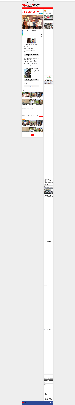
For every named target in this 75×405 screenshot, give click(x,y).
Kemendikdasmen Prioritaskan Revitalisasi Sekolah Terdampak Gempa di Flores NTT (39, 97)
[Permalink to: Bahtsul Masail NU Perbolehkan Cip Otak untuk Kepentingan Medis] (48, 190)
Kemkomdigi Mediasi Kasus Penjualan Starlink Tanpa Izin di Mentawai (48, 184)
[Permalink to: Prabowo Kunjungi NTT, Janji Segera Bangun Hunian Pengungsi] (25, 122)
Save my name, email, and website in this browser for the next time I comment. (30, 115)
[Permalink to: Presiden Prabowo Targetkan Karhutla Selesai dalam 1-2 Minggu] (32, 122)
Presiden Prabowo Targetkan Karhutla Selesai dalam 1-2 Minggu (32, 97)
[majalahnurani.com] (31, 4)
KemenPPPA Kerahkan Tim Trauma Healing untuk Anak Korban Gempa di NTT (32, 104)
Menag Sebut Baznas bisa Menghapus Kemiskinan (49, 285)
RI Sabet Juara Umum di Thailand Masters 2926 (48, 396)
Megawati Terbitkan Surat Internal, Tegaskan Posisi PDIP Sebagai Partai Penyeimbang (48, 379)
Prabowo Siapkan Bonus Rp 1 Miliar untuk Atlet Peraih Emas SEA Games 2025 (49, 399)
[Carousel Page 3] (48, 380)
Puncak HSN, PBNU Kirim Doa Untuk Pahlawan (27, 88)
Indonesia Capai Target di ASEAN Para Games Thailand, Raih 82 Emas (48, 398)
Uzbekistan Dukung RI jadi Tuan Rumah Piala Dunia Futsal (48, 394)
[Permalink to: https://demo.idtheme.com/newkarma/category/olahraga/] (52, 384)
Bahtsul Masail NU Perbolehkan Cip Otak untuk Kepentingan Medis (48, 195)
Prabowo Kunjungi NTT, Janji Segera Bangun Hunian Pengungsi (25, 97)
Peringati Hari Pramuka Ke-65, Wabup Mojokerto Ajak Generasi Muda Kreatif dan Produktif (48, 181)
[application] (48, 17)
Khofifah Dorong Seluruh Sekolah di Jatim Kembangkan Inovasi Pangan (48, 179)
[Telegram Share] (41, 13)
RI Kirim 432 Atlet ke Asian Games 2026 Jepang (48, 393)
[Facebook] (30, 86)
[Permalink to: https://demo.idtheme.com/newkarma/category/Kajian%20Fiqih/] (52, 186)
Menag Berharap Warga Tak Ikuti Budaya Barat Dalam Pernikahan (50, 196)
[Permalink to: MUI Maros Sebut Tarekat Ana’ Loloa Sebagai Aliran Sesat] (45, 262)
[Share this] (39, 13)
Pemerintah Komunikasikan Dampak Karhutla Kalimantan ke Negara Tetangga (39, 104)
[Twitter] (31, 86)
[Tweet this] (40, 13)
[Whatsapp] (42, 13)
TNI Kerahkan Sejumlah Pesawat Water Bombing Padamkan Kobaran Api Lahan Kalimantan (25, 104)
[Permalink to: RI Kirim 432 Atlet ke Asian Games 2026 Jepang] (48, 389)
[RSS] (32, 86)
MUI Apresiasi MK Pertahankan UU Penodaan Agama (36, 88)
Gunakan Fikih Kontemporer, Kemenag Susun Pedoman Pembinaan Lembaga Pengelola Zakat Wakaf (49, 329)
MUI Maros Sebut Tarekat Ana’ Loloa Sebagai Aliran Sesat (49, 241)
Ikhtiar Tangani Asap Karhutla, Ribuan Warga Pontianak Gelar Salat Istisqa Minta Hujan (48, 182)
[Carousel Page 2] (47, 380)
